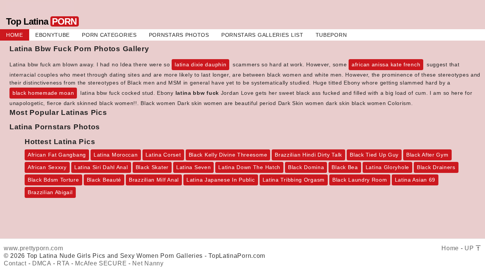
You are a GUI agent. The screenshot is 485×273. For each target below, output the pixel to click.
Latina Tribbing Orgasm (294, 180)
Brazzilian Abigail (50, 192)
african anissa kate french (386, 64)
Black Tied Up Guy (374, 155)
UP (470, 248)
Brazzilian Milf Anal (154, 180)
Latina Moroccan (116, 155)
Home (450, 248)
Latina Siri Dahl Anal (101, 167)
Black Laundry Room (359, 180)
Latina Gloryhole (387, 167)
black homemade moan (43, 93)
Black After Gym (427, 155)
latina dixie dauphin (200, 64)
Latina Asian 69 (415, 180)
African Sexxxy (47, 167)
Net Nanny (147, 263)
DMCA (41, 263)
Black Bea (345, 167)
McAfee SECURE (101, 263)
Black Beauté (104, 180)
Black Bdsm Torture (53, 180)
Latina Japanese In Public (220, 180)
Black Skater (152, 167)
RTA (63, 263)
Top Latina (41, 21)
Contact (15, 263)
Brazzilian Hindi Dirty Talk (308, 155)
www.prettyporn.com (33, 248)
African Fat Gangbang (57, 155)
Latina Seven (193, 167)
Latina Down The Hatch (249, 167)
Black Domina (306, 167)
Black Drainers (436, 167)
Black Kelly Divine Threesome (228, 155)
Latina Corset (163, 155)
